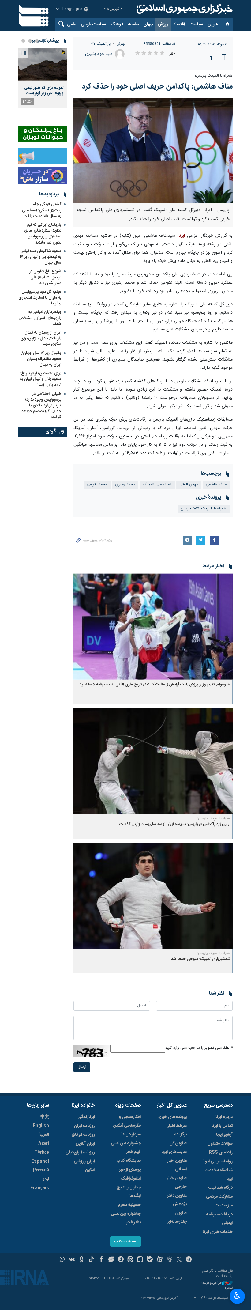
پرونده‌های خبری (172, 1117)
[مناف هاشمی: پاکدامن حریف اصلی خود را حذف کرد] (153, 150)
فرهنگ (117, 24)
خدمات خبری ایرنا (218, 1232)
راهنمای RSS (221, 1152)
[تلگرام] (189, 1260)
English (41, 1126)
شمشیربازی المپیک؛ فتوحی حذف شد (200, 959)
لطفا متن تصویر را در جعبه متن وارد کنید (199, 1048)
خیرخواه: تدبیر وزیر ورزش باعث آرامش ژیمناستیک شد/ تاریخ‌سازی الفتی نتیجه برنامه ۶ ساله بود (155, 684)
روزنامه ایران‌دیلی (80, 1152)
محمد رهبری (125, 484)
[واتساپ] (62, 1260)
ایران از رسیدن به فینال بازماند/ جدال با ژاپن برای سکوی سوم (41, 338)
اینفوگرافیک (131, 1178)
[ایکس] (179, 1260)
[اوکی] (81, 1260)
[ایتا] (130, 1260)
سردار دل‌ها (131, 1134)
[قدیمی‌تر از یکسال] (153, 626)
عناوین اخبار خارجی (177, 1183)
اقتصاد (179, 24)
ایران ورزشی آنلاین (84, 1166)
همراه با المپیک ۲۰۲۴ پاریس (204, 508)
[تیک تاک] (91, 1260)
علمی (71, 24)
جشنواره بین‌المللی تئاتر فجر (126, 1218)
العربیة (44, 1134)
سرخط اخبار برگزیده (177, 1130)
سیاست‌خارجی (93, 24)
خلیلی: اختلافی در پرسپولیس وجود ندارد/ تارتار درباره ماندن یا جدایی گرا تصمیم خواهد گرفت (41, 406)
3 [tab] (30, 41)
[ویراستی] (111, 1260)
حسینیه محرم (129, 1205)
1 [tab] (43, 41)
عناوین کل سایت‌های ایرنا (174, 1148)
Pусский (41, 1170)
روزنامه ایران (84, 1126)
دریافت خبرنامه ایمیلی (219, 1219)
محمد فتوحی (97, 484)
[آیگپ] (140, 1260)
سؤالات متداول (220, 1143)
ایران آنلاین (85, 1143)
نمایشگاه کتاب (129, 1161)
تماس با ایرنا (222, 1126)
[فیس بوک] (101, 1260)
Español (40, 1161)
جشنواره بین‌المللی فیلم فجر (126, 1148)
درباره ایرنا (224, 1117)
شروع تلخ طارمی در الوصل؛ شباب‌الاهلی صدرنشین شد (45, 277)
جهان (148, 24)
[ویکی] (72, 1260)
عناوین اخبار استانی (177, 1165)
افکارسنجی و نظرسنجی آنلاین (127, 1121)
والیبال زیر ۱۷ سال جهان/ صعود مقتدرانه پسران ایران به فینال (41, 359)
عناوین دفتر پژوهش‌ (177, 1200)
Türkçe (41, 1152)
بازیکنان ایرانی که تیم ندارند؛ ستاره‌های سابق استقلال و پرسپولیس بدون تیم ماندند (42, 233)
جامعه (133, 24)
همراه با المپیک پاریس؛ (214, 76)
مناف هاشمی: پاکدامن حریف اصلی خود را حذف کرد (157, 87)
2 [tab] (37, 41)
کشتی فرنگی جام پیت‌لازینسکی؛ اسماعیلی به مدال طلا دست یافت (41, 210)
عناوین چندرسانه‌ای (177, 1217)
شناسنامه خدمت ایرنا (219, 1175)
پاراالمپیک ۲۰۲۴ (100, 44)
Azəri (43, 1143)
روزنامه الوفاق (83, 1134)
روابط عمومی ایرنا (218, 1161)
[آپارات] (159, 1260)
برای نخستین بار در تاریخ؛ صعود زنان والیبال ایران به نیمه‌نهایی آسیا (40, 379)
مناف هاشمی (216, 484)
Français (39, 1188)
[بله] (150, 1260)
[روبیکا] (169, 1260)
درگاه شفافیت (220, 1187)
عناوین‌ (213, 24)
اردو (45, 1179)
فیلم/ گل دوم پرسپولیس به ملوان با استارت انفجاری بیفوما (39, 298)
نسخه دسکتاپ (125, 1241)
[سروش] (121, 1260)
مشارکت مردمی (219, 1196)
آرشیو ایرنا (224, 1134)
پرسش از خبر (130, 1169)
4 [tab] (23, 41)
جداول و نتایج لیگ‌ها (129, 1192)
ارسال (81, 1067)
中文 (44, 1117)
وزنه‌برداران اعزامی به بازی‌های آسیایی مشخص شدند (39, 318)
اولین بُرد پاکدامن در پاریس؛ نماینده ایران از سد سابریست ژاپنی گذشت (174, 824)
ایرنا (184, 9)
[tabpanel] (42, 78)
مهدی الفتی (188, 484)
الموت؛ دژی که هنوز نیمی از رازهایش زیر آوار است (44, 91)
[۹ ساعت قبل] (42, 64)
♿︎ (237, 1295)
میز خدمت (224, 1205)
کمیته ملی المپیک (157, 484)
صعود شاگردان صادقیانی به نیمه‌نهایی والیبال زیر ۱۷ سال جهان (40, 257)
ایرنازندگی (86, 1117)
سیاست (196, 24)
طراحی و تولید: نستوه (217, 1286)
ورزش (163, 24)
